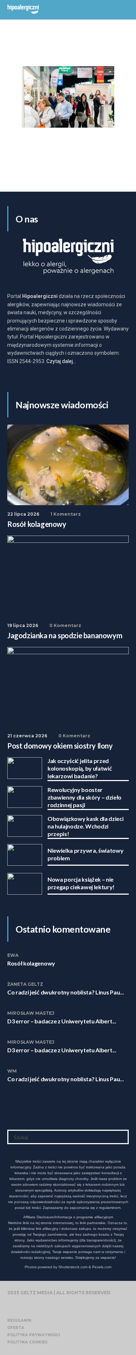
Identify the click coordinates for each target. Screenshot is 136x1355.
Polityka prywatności (33, 1335)
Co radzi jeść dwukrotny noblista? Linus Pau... (65, 992)
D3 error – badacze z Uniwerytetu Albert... (61, 1021)
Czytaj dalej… (61, 361)
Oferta (15, 1327)
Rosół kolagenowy (31, 963)
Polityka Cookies (27, 1342)
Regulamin (19, 1320)
